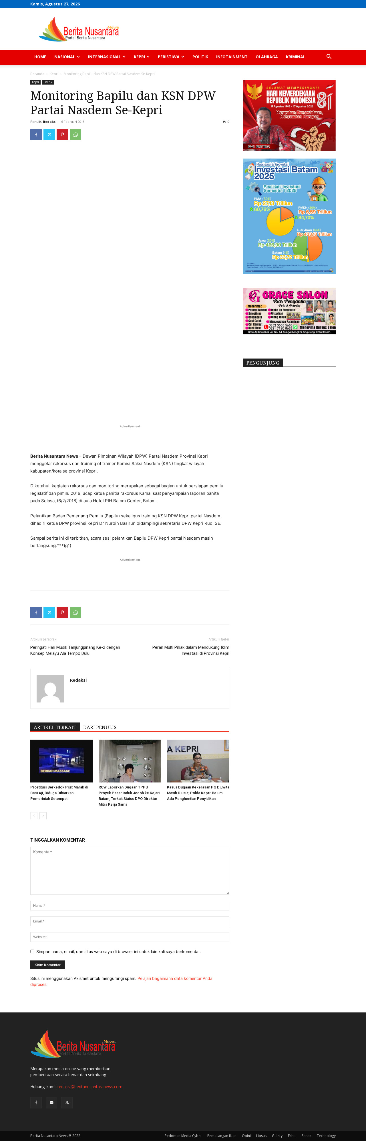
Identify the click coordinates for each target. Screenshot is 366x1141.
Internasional (104, 56)
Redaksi (50, 121)
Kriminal (295, 56)
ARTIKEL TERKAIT (55, 727)
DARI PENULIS (100, 727)
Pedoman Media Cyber (183, 1135)
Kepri (139, 56)
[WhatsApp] (75, 134)
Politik (200, 56)
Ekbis (292, 1135)
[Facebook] (36, 134)
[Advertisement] (130, 438)
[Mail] (51, 1102)
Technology (326, 1135)
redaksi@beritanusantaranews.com (89, 1086)
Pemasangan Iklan (221, 1135)
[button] (329, 57)
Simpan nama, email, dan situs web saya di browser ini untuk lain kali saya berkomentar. (118, 951)
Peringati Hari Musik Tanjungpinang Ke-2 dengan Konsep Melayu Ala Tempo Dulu (75, 650)
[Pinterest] (62, 134)
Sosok (306, 1135)
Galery (277, 1135)
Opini (246, 1135)
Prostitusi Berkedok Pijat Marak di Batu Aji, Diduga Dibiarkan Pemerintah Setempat (59, 793)
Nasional (64, 56)
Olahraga (267, 56)
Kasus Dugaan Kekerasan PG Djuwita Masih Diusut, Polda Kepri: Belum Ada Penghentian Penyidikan (198, 793)
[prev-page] (33, 815)
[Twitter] (49, 134)
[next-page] (43, 815)
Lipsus (261, 1135)
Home (40, 56)
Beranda (37, 73)
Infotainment (232, 56)
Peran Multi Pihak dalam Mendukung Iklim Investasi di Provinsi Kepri (190, 650)
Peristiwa (169, 56)
